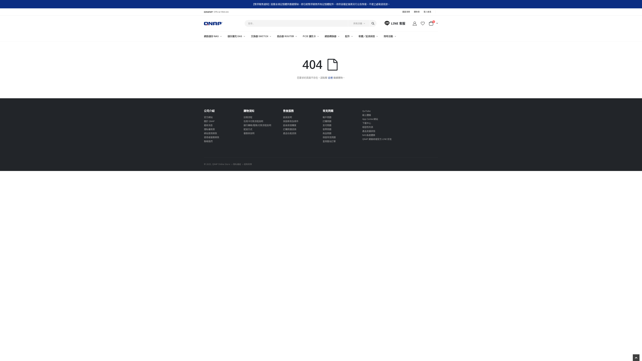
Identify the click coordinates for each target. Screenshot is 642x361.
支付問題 (327, 125)
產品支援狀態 (368, 131)
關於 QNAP (209, 121)
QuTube (366, 110)
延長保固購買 (289, 125)
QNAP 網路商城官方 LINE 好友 (377, 139)
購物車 (417, 12)
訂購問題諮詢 (289, 129)
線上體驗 (366, 114)
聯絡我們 (208, 141)
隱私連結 (237, 164)
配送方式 (248, 129)
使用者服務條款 (211, 137)
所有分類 (357, 23)
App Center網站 (370, 119)
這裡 (330, 77)
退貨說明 (287, 117)
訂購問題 (327, 121)
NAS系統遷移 (368, 135)
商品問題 (327, 133)
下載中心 (366, 123)
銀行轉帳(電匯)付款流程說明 (257, 125)
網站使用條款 (210, 133)
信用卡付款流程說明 (253, 121)
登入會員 (427, 12)
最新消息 (208, 125)
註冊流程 (248, 117)
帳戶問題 (327, 117)
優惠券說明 (249, 133)
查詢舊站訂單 (329, 141)
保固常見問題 (329, 137)
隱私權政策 (209, 129)
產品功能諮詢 (289, 133)
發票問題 (327, 129)
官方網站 (208, 117)
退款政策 (248, 164)
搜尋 (373, 23)
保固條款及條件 (290, 121)
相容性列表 (367, 127)
